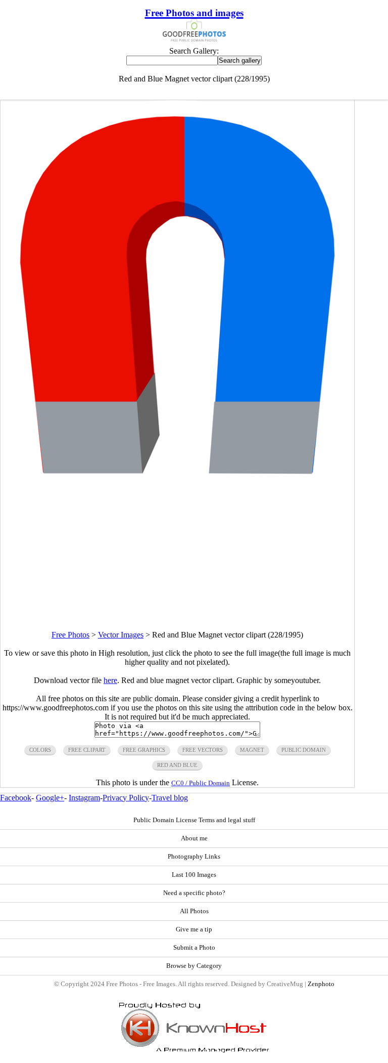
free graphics (144, 750)
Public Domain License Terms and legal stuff (194, 820)
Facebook (15, 797)
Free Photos (70, 634)
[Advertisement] (177, 559)
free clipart (87, 750)
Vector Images (120, 634)
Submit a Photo (194, 947)
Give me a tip (194, 929)
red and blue (177, 765)
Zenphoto (321, 984)
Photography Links (194, 856)
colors (40, 750)
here (110, 680)
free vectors (202, 750)
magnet (252, 750)
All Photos (194, 911)
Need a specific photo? (194, 893)
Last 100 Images (194, 874)
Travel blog (170, 797)
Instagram (84, 797)
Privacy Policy (126, 797)
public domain (303, 750)
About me (194, 838)
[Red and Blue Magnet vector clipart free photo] (177, 486)
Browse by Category (194, 965)
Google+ (50, 797)
